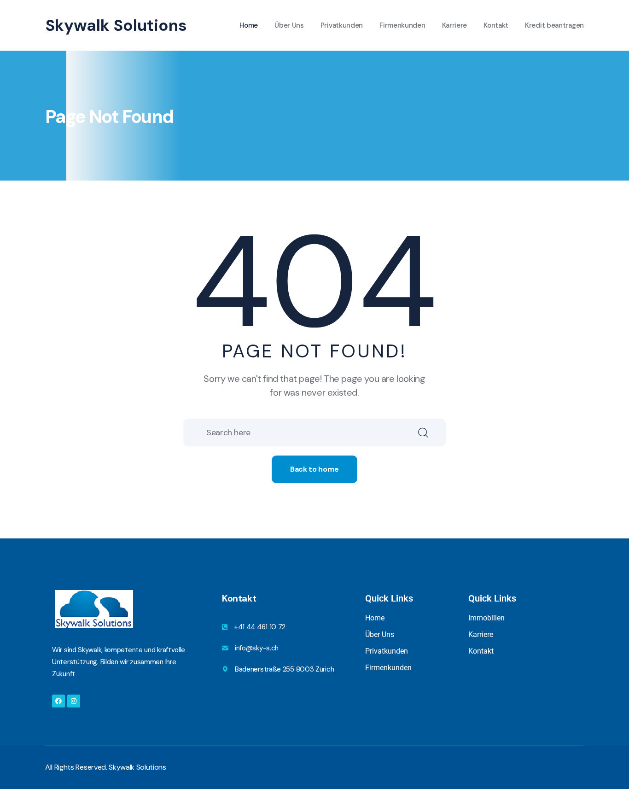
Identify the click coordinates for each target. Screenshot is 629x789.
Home (248, 25)
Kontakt (495, 25)
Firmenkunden (402, 25)
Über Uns (289, 25)
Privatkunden (341, 25)
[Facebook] (58, 701)
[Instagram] (73, 701)
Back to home (314, 469)
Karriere (454, 25)
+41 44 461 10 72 (259, 626)
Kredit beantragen (554, 25)
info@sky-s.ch (257, 648)
